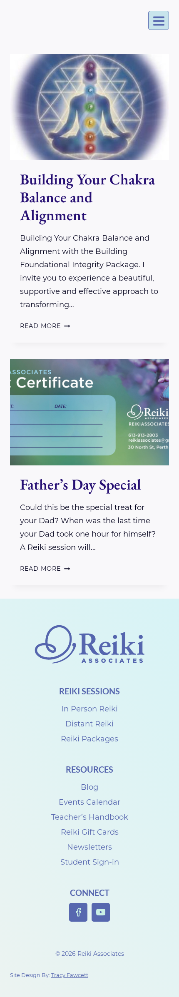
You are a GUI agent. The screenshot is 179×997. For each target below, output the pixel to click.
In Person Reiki (90, 709)
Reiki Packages (89, 738)
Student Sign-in (89, 862)
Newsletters (89, 847)
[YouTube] (101, 912)
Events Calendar (89, 802)
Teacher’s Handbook (89, 817)
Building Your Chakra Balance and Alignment (87, 197)
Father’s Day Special (80, 484)
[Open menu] (158, 20)
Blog (89, 787)
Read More (45, 326)
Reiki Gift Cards (90, 832)
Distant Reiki (89, 723)
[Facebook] (78, 912)
